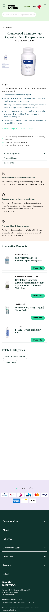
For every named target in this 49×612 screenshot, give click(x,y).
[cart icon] (45, 6)
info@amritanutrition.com (12, 599)
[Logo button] (13, 6)
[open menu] (4, 6)
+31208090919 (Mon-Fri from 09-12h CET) (18, 603)
